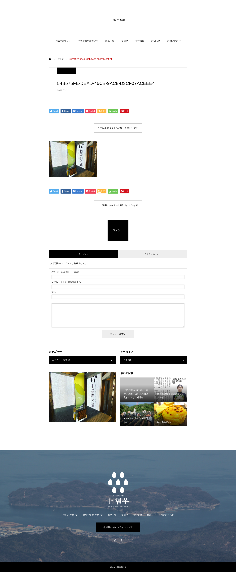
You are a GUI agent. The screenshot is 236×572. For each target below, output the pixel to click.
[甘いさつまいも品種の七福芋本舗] (118, 20)
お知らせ (155, 41)
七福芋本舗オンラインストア (118, 527)
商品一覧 (109, 41)
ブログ (124, 41)
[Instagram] (114, 540)
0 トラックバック (152, 254)
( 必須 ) (65, 272)
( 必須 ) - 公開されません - (67, 282)
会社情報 (139, 41)
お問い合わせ (174, 41)
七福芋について (63, 41)
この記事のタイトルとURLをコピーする (118, 128)
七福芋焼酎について (88, 41)
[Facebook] (121, 540)
